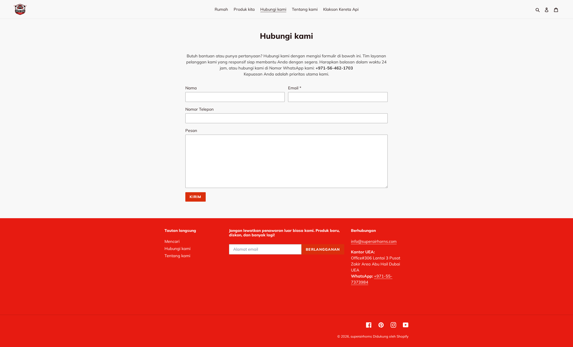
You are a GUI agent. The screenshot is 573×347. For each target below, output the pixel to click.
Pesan (191, 130)
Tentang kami (177, 255)
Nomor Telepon (199, 109)
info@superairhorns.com (374, 241)
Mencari (172, 241)
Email (294, 88)
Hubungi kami (177, 248)
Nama (191, 88)
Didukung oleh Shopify (390, 336)
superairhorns (361, 336)
